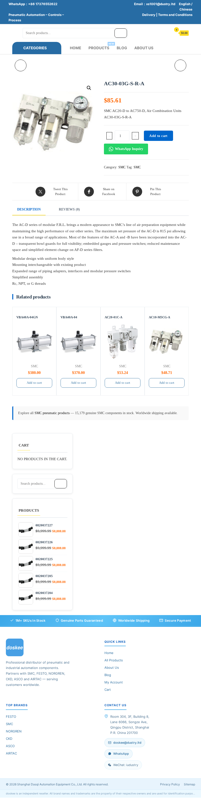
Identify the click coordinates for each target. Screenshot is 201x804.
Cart (107, 690)
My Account (113, 682)
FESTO (11, 716)
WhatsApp (121, 753)
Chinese (185, 9)
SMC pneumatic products (53, 413)
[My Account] (165, 32)
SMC (122, 167)
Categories (35, 48)
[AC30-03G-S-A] (20, 65)
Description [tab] (29, 209)
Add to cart (158, 136)
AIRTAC (11, 753)
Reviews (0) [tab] (69, 209)
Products (100, 46)
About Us (143, 48)
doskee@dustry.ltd (127, 742)
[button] (89, 88)
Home (75, 48)
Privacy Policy (170, 784)
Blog (122, 48)
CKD (9, 739)
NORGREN (14, 731)
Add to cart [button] (34, 382)
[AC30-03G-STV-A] (180, 65)
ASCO (10, 746)
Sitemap (189, 784)
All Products (113, 660)
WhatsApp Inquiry (129, 149)
